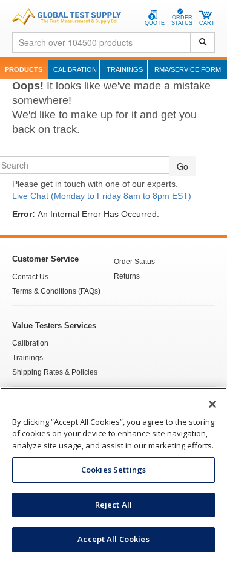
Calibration (75, 69)
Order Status (134, 261)
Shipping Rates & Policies (54, 372)
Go (182, 166)
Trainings (125, 69)
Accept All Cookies (113, 539)
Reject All (113, 504)
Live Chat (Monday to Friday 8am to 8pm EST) (101, 196)
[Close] (212, 404)
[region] (113, 474)
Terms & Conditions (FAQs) (56, 291)
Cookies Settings (113, 469)
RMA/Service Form (187, 69)
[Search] (203, 42)
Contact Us (30, 277)
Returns (127, 276)
